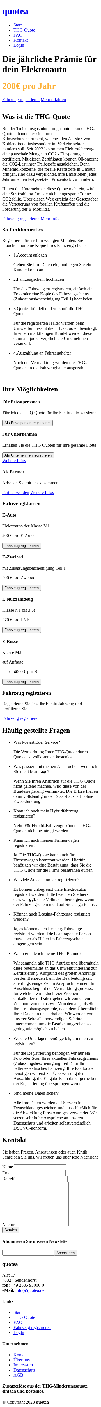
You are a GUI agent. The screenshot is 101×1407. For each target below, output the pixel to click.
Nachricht (11, 1224)
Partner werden (15, 492)
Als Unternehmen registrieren (28, 455)
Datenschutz (24, 1370)
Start (17, 25)
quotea (15, 11)
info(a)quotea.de (29, 1290)
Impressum (23, 1365)
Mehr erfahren (53, 99)
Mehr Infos (50, 218)
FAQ (17, 35)
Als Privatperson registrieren (27, 423)
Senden (10, 1230)
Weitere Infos (14, 460)
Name (7, 1167)
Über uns (21, 1359)
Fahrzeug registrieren (21, 99)
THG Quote (24, 30)
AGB (18, 1375)
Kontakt (20, 40)
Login (18, 45)
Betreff (8, 1178)
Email (7, 1172)
